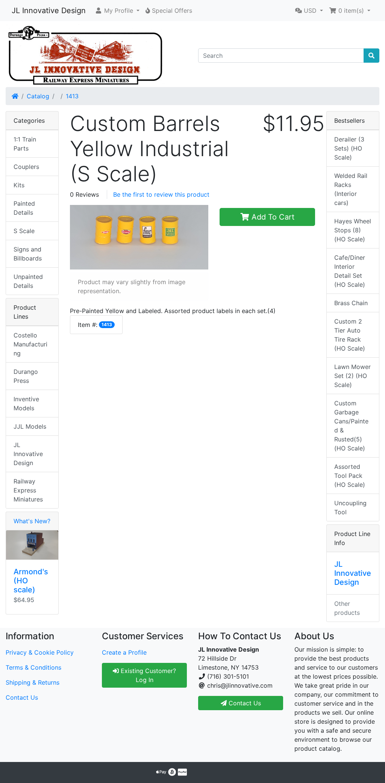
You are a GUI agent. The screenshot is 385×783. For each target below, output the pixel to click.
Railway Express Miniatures (28, 490)
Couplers (26, 166)
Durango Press (26, 376)
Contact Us (22, 697)
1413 (72, 96)
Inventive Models (26, 403)
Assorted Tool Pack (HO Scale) (349, 475)
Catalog (38, 96)
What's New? (32, 521)
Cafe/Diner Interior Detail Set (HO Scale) (349, 271)
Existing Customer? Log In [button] (147, 675)
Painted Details (24, 208)
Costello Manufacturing (30, 344)
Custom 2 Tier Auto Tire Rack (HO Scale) (349, 335)
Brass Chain (351, 303)
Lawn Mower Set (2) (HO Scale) (352, 375)
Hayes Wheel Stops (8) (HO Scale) (352, 230)
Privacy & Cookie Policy (40, 652)
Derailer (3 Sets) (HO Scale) (349, 148)
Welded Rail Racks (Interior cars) (350, 189)
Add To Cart (271, 216)
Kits (19, 185)
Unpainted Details (28, 281)
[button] (117, 10)
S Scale (24, 231)
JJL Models (30, 426)
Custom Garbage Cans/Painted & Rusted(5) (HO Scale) (351, 425)
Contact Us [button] (244, 703)
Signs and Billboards (28, 253)
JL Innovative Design (49, 10)
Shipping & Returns (32, 682)
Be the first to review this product (161, 194)
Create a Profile (124, 652)
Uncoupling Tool (350, 507)
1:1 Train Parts (25, 144)
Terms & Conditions (33, 667)
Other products (347, 608)
